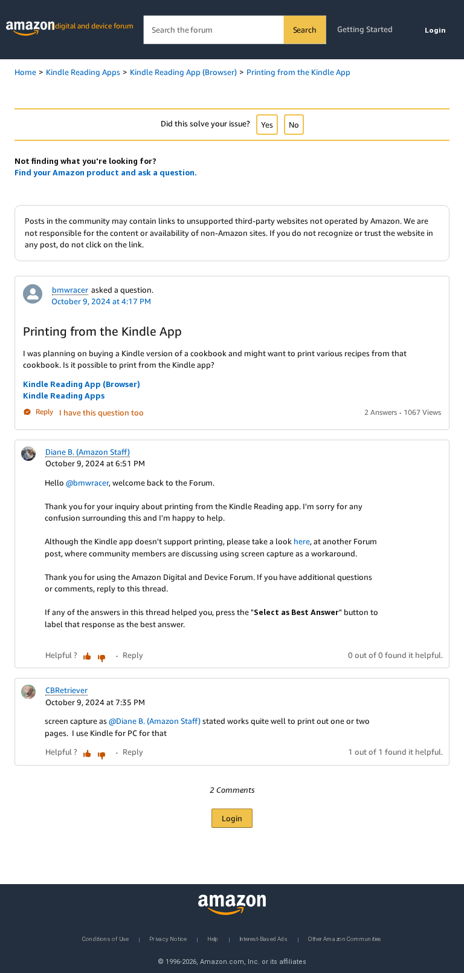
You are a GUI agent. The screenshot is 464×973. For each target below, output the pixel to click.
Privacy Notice (168, 938)
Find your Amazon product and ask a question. (105, 172)
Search (305, 29)
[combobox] (235, 30)
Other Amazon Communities (345, 938)
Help (213, 938)
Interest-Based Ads (263, 938)
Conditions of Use (105, 938)
